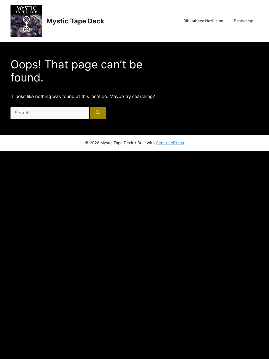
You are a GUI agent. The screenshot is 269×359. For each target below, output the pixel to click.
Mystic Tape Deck (75, 21)
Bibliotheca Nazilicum (203, 20)
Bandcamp (243, 20)
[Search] (98, 113)
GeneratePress (170, 142)
